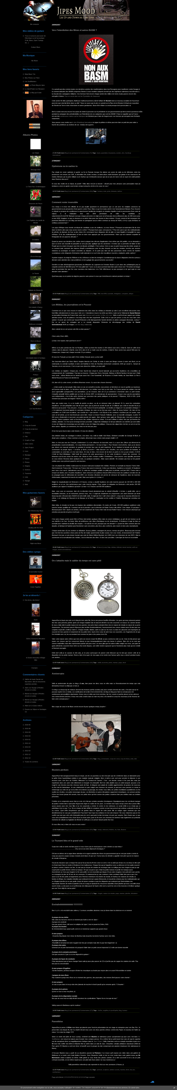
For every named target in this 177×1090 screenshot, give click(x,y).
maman (115, 662)
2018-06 (27, 725)
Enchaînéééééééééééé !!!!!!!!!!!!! (67, 904)
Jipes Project (29, 447)
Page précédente (57, 1077)
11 (78, 1077)
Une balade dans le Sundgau (35, 358)
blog (99, 759)
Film (26, 436)
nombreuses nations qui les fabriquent (73, 116)
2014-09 (27, 732)
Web (26, 484)
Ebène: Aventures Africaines (35, 638)
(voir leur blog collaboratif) (83, 324)
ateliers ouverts (114, 1069)
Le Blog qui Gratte (35, 92)
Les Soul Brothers (36, 408)
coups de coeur (115, 759)
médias (113, 547)
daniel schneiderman (64, 549)
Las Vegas (35, 153)
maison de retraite (109, 893)
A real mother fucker (35, 572)
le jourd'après (113, 1010)
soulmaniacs (56, 1072)
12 (80, 1077)
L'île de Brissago (35, 256)
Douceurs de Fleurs (35, 203)
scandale (110, 293)
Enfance (27, 433)
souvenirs (105, 662)
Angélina (57, 910)
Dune (35, 620)
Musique (28, 455)
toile (135, 759)
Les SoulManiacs (30, 81)
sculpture (106, 1069)
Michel (27, 693)
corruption (125, 293)
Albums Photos (30, 135)
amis (131, 759)
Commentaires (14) (86, 662)
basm (98, 153)
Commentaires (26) (86, 759)
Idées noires (29, 444)
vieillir (99, 662)
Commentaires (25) (86, 829)
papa (120, 662)
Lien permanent (74, 153)
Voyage (27, 481)
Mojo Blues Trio (30, 74)
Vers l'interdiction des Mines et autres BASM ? (74, 30)
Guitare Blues (35, 47)
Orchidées (35, 239)
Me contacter (34, 24)
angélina (106, 1010)
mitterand (105, 829)
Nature (27, 458)
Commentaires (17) (86, 893)
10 (76, 1077)
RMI (99, 293)
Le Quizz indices (36, 705)
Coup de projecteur (31, 429)
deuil (124, 662)
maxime (122, 1069)
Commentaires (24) (86, 191)
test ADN (104, 293)
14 (84, 1077)
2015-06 (27, 728)
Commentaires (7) (85, 153)
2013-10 (27, 743)
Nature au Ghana (35, 392)
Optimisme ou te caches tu (65, 166)
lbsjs (109, 547)
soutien (118, 153)
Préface (35, 375)
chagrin (100, 893)
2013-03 (27, 751)
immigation (117, 293)
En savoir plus (134, 1088)
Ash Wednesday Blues (35, 511)
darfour (119, 191)
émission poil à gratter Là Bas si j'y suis (99, 315)
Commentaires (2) (85, 547)
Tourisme (28, 473)
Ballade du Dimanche (36, 290)
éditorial (119, 547)
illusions (123, 829)
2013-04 (27, 747)
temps (100, 829)
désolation (134, 893)
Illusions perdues (60, 770)
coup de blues (125, 759)
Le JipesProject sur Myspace (35, 89)
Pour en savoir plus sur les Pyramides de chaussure (82, 96)
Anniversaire (58, 674)
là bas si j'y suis (102, 547)
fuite (118, 829)
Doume (27, 709)
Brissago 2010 (36, 169)
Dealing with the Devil (35, 528)
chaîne (100, 1010)
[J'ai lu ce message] (174, 1088)
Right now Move (35, 543)
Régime (27, 466)
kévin (127, 1069)
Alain (26, 705)
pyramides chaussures (108, 153)
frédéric (111, 829)
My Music (34, 60)
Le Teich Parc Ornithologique (35, 186)
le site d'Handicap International (82, 122)
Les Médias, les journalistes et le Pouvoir (71, 305)
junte (108, 191)
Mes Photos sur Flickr (32, 78)
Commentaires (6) (85, 1069)
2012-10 (27, 758)
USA (26, 477)
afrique (131, 293)
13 (82, 1077)
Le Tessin (35, 273)
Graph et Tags (30, 440)
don (123, 153)
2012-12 (27, 754)
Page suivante (90, 1077)
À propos (35, 668)
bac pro (132, 1069)
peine (110, 662)
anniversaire (105, 759)
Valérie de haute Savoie (33, 679)
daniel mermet (126, 547)
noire (104, 191)
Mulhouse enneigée (35, 324)
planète (127, 893)
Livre (26, 451)
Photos (27, 462)
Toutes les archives (31, 762)
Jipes (26, 688)
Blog (26, 422)
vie (116, 829)
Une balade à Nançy (35, 307)
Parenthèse (57, 1021)
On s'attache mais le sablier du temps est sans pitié (76, 561)
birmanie (114, 191)
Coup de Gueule (30, 425)
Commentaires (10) (86, 293)
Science (27, 470)
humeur (100, 191)
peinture (99, 1069)
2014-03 (27, 736)
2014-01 (27, 739)
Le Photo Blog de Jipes (37, 85)
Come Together (35, 587)
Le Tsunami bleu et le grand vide (67, 841)
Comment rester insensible (65, 202)
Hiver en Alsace (35, 341)
